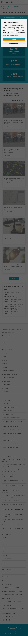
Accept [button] (14, 39)
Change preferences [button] (14, 43)
